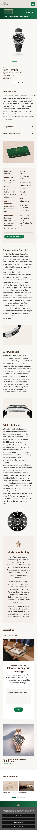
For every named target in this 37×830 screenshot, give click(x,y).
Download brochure (15, 236)
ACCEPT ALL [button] (18, 815)
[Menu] (33, 4)
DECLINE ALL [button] (18, 819)
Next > (19, 709)
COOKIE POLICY (18, 826)
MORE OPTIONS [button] (18, 822)
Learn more (7, 764)
